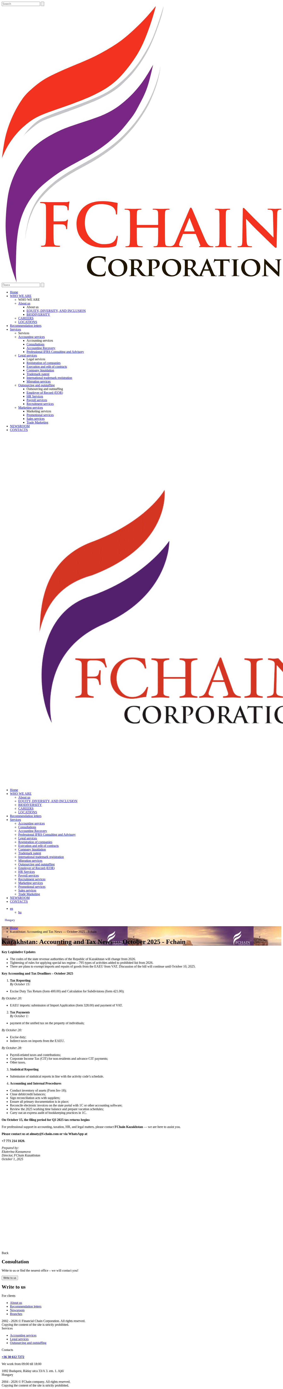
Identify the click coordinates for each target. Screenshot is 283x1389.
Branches (16, 1314)
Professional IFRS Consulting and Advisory (55, 351)
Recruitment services (40, 404)
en (11, 908)
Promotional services (40, 415)
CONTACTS (19, 430)
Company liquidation (40, 370)
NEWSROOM (20, 426)
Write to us (9, 1277)
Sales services (36, 418)
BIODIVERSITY (38, 314)
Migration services (39, 381)
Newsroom (17, 1310)
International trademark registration (49, 377)
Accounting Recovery (41, 348)
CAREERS (26, 318)
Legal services (27, 355)
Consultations (35, 344)
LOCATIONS (27, 322)
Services (15, 329)
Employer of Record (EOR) (45, 392)
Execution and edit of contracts (47, 366)
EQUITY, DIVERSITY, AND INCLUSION (56, 311)
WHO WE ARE (20, 296)
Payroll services (37, 400)
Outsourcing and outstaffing (36, 385)
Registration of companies (43, 363)
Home (14, 292)
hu (20, 912)
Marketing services (30, 407)
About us (24, 303)
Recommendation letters (25, 325)
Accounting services (31, 337)
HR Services (35, 396)
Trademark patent (38, 374)
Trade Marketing (37, 422)
